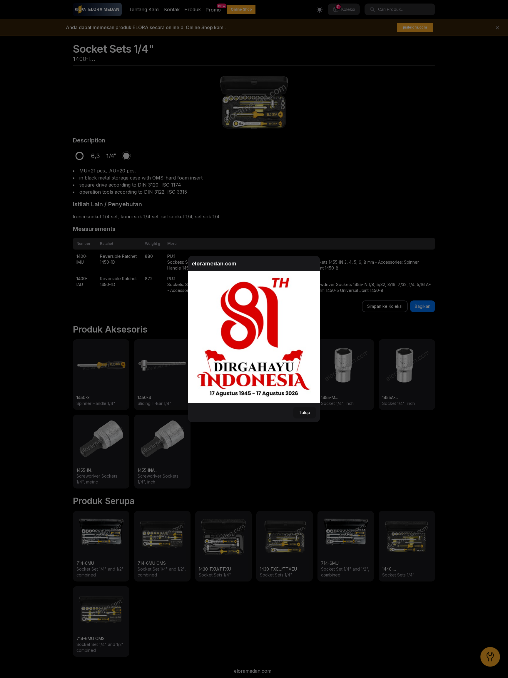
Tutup (304, 412)
